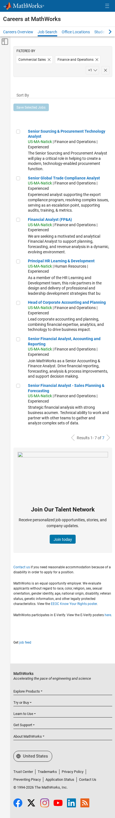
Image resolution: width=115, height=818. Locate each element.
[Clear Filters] (105, 70)
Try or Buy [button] (21, 702)
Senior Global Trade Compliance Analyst (64, 178)
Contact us (21, 567)
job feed (25, 642)
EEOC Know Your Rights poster (74, 604)
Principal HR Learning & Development (61, 261)
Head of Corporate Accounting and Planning (67, 302)
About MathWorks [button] (27, 736)
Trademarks (47, 772)
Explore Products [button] (26, 691)
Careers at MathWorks (32, 19)
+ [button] (90, 70)
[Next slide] (105, 31)
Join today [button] (63, 539)
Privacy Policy (72, 772)
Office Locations (76, 32)
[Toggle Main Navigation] (107, 6)
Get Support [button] (22, 725)
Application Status (59, 779)
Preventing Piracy (27, 779)
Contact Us (87, 779)
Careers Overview (18, 32)
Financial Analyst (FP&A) (50, 219)
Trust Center (23, 772)
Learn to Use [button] (23, 714)
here (108, 615)
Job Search (47, 32)
